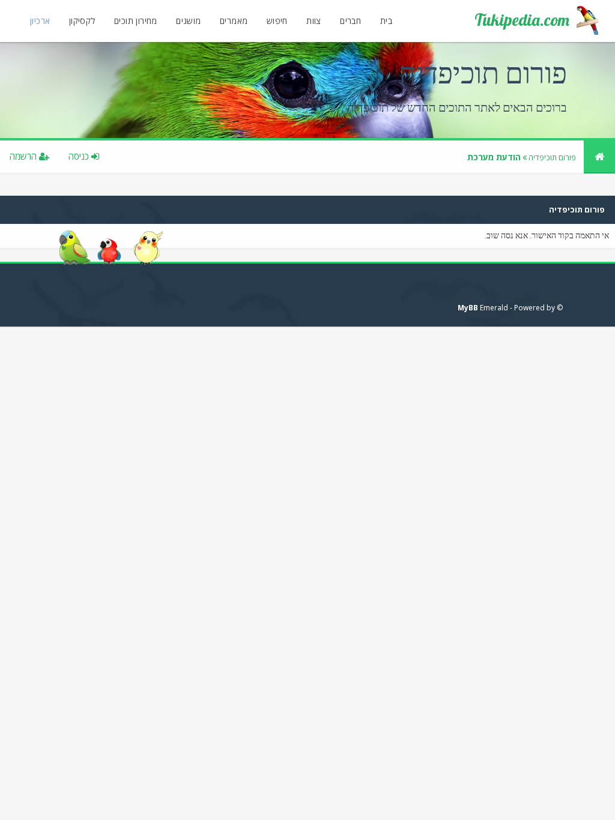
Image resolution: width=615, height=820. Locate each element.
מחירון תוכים (135, 20)
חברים (350, 20)
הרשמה (24, 156)
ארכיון (40, 20)
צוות (313, 20)
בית (386, 20)
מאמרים (233, 20)
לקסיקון (82, 20)
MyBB (468, 308)
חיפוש (277, 20)
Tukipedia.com (521, 20)
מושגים (188, 20)
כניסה (79, 156)
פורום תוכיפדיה (552, 157)
